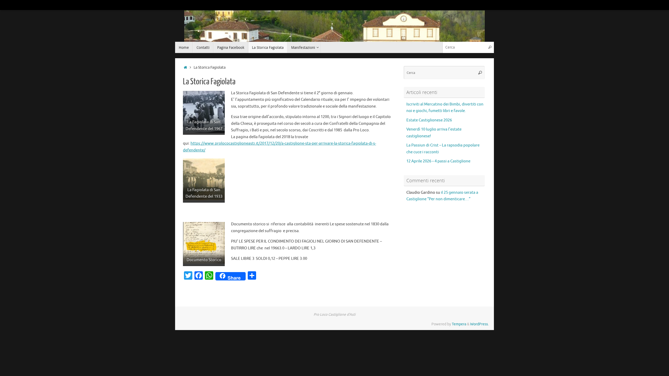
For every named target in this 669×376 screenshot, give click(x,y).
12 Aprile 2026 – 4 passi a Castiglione (438, 161)
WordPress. (479, 324)
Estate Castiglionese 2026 (429, 120)
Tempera (459, 324)
